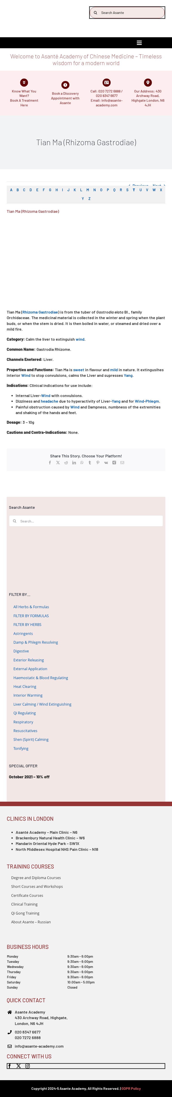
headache (49, 401)
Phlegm (152, 401)
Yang (128, 375)
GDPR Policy (131, 1088)
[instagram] (27, 1066)
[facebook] (9, 1066)
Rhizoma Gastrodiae (40, 311)
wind (80, 339)
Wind (25, 375)
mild (114, 369)
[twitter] (18, 1066)
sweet (78, 369)
